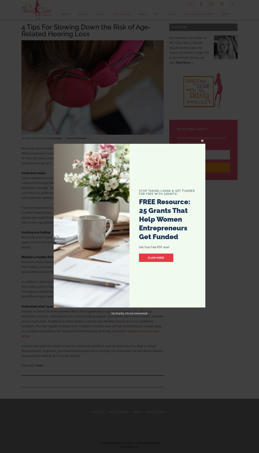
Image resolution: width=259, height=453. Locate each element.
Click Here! (156, 257)
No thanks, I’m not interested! (129, 313)
